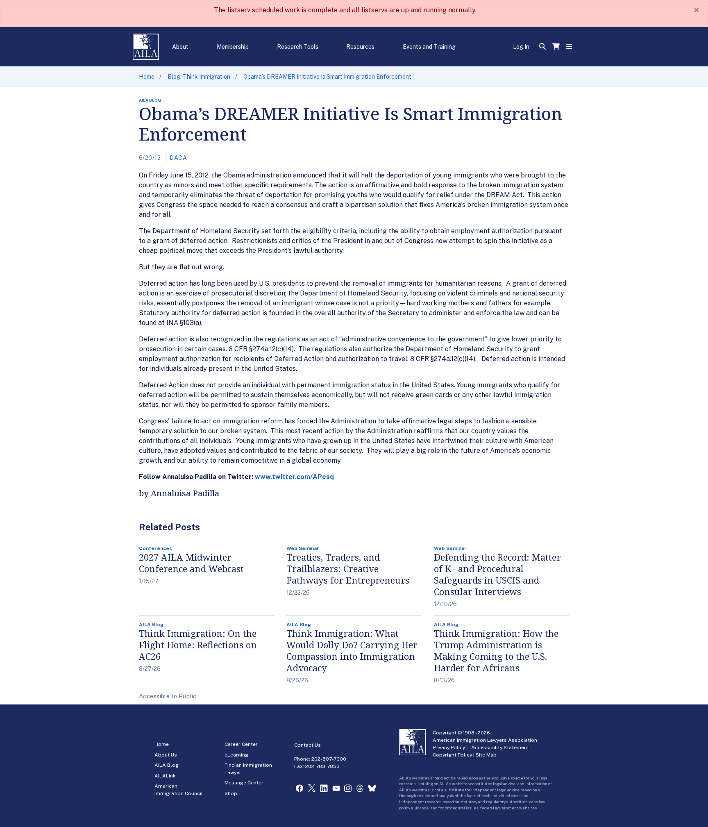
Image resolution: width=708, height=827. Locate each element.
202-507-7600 (328, 759)
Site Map (486, 755)
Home (146, 76)
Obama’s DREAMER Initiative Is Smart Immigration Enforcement (327, 76)
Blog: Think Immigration (199, 76)
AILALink (165, 776)
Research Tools (297, 46)
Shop (231, 793)
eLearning (236, 755)
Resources (360, 46)
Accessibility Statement (500, 747)
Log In (521, 46)
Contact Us (307, 745)
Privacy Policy (449, 747)
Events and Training (429, 46)
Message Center (244, 783)
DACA (178, 157)
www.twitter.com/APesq (294, 477)
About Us (165, 755)
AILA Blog (166, 765)
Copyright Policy (452, 755)
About (180, 46)
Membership (233, 46)
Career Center (241, 744)
